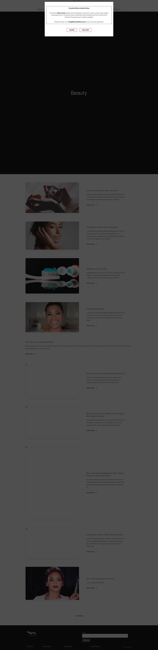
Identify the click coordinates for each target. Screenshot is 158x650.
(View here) (61, 13)
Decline (85, 30)
